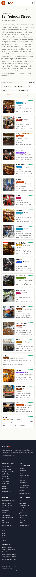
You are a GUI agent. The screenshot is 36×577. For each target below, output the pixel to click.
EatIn (7, 446)
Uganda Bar (23, 515)
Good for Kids (6, 508)
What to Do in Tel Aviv (9, 554)
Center (21, 473)
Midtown (22, 468)
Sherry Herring (24, 505)
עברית (4, 459)
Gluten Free (5, 484)
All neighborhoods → (25, 493)
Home (3, 10)
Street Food (5, 481)
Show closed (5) (23, 90)
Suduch (21, 508)
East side (22, 480)
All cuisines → (6, 492)
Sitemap (4, 540)
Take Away (5, 510)
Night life (5, 476)
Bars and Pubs (6, 479)
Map (27, 95)
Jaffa (20, 478)
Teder (21, 522)
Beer (3, 520)
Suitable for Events (8, 471)
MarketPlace (23, 483)
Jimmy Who (22, 513)
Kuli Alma (22, 520)
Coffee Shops (6, 474)
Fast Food (5, 488)
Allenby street (23, 487)
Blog (3, 533)
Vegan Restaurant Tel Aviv (8, 559)
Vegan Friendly (6, 467)
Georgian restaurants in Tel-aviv (9, 549)
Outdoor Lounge (7, 505)
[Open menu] (33, 3)
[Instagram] (19, 571)
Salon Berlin (23, 503)
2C (20, 501)
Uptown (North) (24, 475)
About (4, 535)
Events (4, 513)
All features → (6, 525)
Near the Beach (24, 485)
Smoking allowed (7, 517)
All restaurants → (24, 525)
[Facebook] (16, 571)
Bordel (21, 517)
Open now (7, 86)
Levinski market (7, 547)
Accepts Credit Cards (8, 501)
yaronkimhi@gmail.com (8, 455)
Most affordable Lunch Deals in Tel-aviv (9, 552)
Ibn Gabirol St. (23, 490)
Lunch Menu (6, 522)
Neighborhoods (12, 10)
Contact (4, 538)
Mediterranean (7, 469)
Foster (21, 510)
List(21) (9, 95)
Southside (22, 470)
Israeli (4, 486)
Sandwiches (6, 515)
